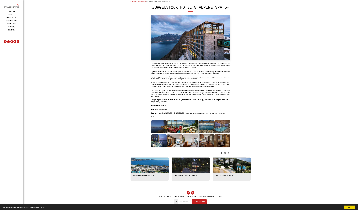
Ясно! (349, 207)
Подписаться (199, 201)
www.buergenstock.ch (167, 117)
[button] (11, 14)
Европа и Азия (142, 1)
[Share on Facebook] (221, 153)
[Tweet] (225, 153)
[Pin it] (228, 153)
